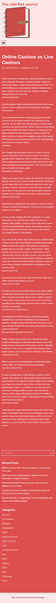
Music (4, 559)
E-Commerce (8, 519)
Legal (4, 545)
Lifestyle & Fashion (10, 550)
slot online (37, 117)
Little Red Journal (11, 68)
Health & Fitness (9, 541)
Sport (4, 572)
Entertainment (8, 528)
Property (5, 563)
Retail (4, 567)
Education (6, 523)
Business (6, 515)
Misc (4, 554)
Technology (7, 576)
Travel (4, 581)
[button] (3, 42)
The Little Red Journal (20, 4)
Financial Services (10, 537)
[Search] (51, 453)
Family (5, 532)
